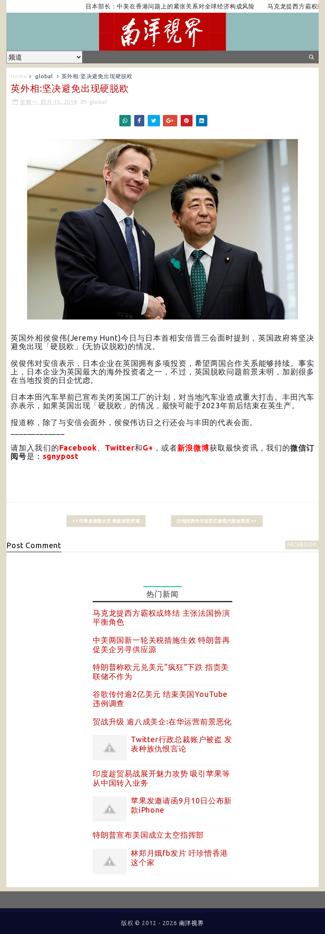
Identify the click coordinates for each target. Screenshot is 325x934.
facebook (301, 544)
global (44, 76)
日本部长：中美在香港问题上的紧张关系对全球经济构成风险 (157, 6)
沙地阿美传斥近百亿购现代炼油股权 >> (217, 521)
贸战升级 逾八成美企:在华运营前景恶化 (162, 721)
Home (19, 76)
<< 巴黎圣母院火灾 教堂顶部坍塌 (106, 521)
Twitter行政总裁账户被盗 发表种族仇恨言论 (181, 744)
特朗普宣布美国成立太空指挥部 (148, 834)
